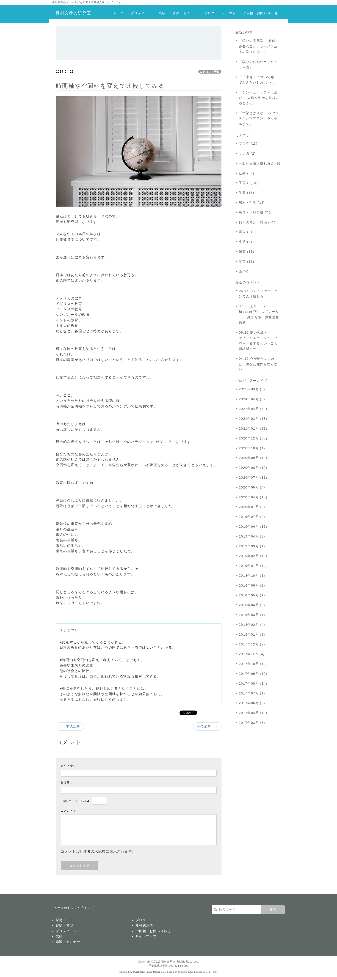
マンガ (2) (247, 153)
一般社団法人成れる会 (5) (260, 163)
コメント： (68, 810)
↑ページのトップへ (66, 907)
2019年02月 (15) (253, 556)
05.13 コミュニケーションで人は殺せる (258, 293)
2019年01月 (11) (253, 566)
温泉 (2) (245, 232)
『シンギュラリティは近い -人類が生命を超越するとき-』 (259, 98)
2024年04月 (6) (252, 399)
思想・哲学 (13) (252, 202)
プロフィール (141, 13)
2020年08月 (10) (253, 467)
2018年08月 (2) (252, 585)
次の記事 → (207, 726)
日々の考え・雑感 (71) (257, 222)
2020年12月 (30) (253, 438)
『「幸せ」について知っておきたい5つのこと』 (258, 79)
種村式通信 (144, 925)
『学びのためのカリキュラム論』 (258, 64)
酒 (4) (244, 271)
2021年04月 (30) (253, 409)
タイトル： (68, 765)
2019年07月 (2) (252, 517)
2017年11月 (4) (252, 654)
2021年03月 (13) (253, 418)
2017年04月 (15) (253, 713)
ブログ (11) (248, 143)
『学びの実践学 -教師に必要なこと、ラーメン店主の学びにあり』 (259, 46)
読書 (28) (246, 261)
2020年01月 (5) (252, 507)
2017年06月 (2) (252, 703)
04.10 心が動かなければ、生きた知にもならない (258, 364)
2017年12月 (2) (252, 644)
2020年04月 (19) (253, 497)
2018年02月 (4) (252, 624)
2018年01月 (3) (252, 634)
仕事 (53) (246, 173)
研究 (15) (246, 251)
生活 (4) (245, 242)
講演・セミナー (185, 13)
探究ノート (64, 920)
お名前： (67, 782)
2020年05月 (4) (252, 487)
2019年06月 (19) (253, 526)
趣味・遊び (64, 925)
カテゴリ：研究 (210, 71)
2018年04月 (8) (252, 605)
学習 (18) (246, 193)
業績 (162, 13)
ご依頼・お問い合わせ (260, 13)
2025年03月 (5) (252, 389)
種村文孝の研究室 (73, 13)
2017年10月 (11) (253, 664)
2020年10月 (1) (252, 448)
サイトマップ (146, 936)
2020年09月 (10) (253, 458)
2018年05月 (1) (252, 595)
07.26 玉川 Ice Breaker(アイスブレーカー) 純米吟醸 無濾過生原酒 (259, 314)
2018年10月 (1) (252, 575)
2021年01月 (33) (253, 428)
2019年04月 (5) (252, 536)
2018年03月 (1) (252, 615)
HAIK (214, 972)
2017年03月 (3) (252, 723)
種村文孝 (166, 961)
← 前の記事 (69, 726)
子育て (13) (248, 183)
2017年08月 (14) (253, 683)
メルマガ (229, 13)
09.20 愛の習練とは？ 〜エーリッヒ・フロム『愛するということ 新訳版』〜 (260, 341)
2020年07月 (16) (253, 477)
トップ (118, 13)
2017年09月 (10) (253, 673)
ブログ (209, 13)
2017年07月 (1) (252, 693)
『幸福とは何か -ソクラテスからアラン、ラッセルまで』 (259, 118)
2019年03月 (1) (252, 546)
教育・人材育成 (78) (255, 212)
